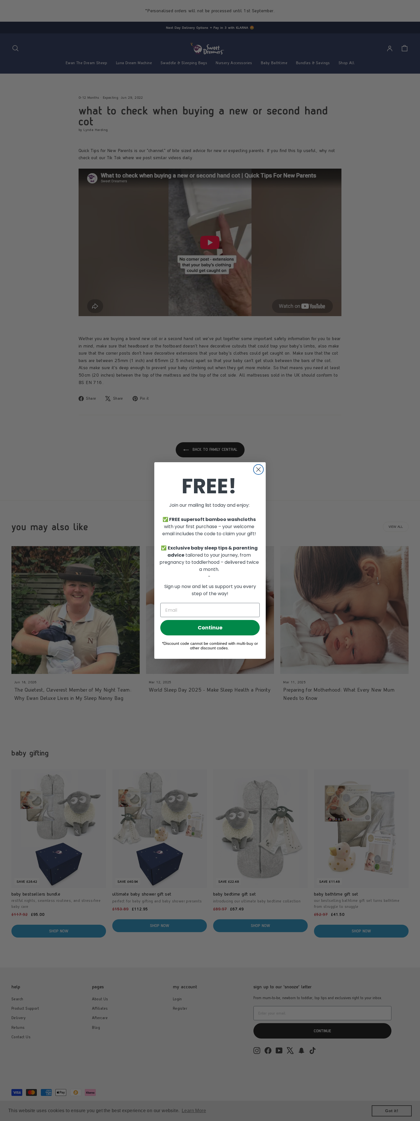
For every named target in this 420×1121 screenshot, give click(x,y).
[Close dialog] (258, 469)
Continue (210, 627)
